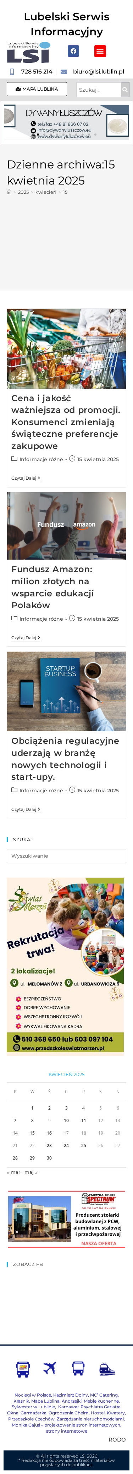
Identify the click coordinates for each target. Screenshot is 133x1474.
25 (83, 1145)
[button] (100, 51)
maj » (31, 1172)
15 (65, 192)
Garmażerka (33, 1412)
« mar (13, 1172)
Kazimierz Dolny (70, 1395)
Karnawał (67, 1406)
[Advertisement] (66, 239)
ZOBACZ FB (28, 1264)
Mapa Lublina (45, 1401)
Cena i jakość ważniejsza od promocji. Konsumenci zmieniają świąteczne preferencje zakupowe (66, 422)
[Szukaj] (125, 89)
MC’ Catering (104, 1395)
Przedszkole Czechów (31, 1419)
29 (32, 1158)
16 (49, 1133)
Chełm (69, 1412)
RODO (117, 1439)
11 (83, 1120)
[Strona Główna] (9, 192)
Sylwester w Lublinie (33, 1406)
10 (66, 1120)
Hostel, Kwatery (108, 1412)
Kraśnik (21, 1401)
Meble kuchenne (101, 1401)
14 (15, 1133)
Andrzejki (72, 1401)
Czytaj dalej (25, 478)
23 (49, 1145)
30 (49, 1158)
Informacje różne (41, 459)
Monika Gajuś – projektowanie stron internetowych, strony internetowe (66, 1428)
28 (15, 1158)
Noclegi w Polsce (33, 1395)
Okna (12, 1412)
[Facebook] (73, 51)
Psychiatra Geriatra (101, 1406)
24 (66, 1145)
